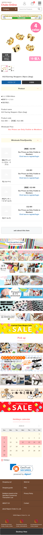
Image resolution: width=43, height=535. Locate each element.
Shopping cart (6, 482)
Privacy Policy (28, 493)
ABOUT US (6, 503)
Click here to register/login (29, 156)
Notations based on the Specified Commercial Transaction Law (9, 495)
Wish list (26, 482)
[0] (32, 3)
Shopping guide (7, 488)
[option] (21, 41)
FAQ (25, 488)
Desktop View (21, 532)
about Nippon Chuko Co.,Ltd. (11, 509)
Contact (26, 503)
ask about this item (21, 230)
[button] (22, 470)
